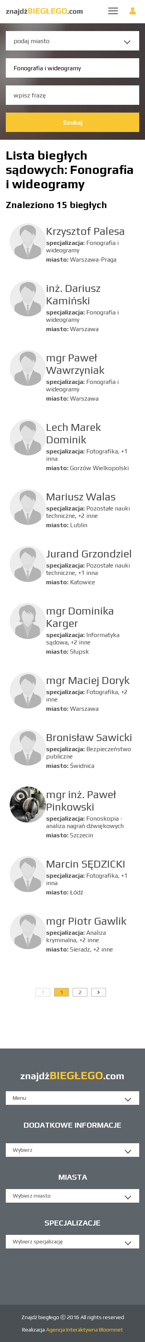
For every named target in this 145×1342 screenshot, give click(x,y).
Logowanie (132, 12)
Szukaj (72, 122)
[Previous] (43, 992)
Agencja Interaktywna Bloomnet (84, 1329)
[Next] (98, 992)
